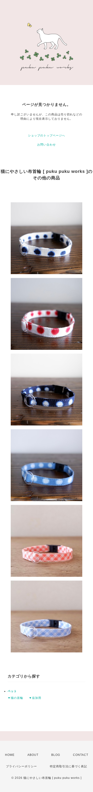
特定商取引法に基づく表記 (68, 766)
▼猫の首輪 (15, 698)
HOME (10, 755)
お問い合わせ (46, 144)
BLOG (55, 755)
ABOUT (32, 755)
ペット (12, 691)
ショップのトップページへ (46, 135)
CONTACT (80, 755)
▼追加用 (35, 698)
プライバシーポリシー (21, 766)
